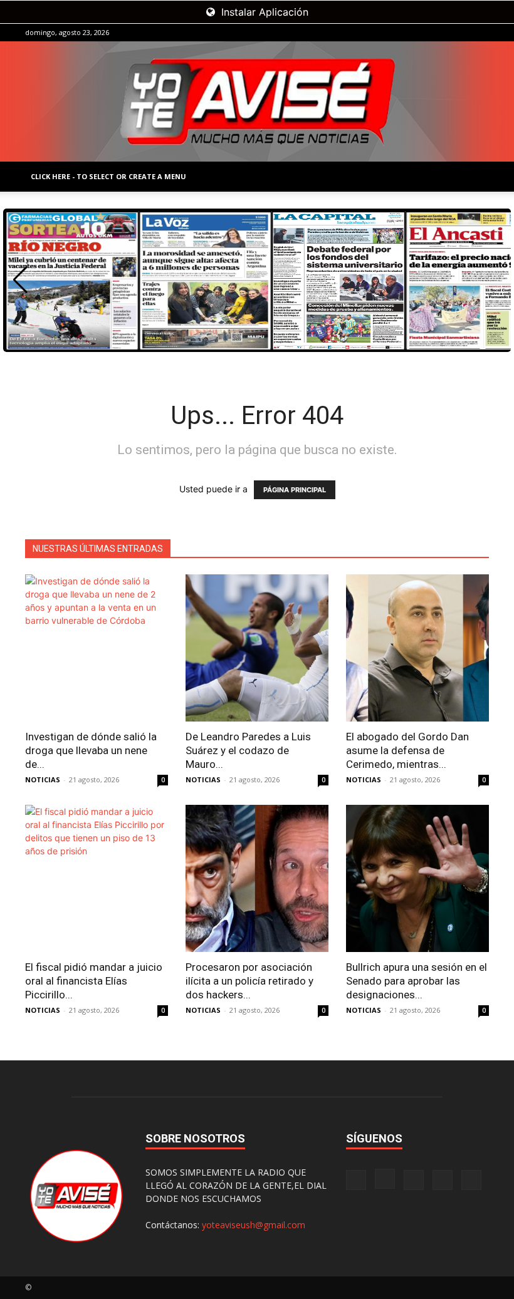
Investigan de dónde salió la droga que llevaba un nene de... (91, 750)
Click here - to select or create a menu (108, 176)
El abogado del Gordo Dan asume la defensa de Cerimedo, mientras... (407, 750)
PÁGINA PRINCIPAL (294, 489)
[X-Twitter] (458, 32)
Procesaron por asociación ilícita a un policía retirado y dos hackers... (249, 981)
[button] (20, 280)
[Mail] (438, 32)
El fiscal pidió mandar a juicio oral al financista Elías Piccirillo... (93, 981)
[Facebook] (396, 32)
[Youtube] (479, 32)
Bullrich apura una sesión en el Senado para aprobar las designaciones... (416, 981)
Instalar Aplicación (263, 12)
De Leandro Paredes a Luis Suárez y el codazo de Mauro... (248, 750)
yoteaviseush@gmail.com (253, 1225)
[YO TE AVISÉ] (257, 101)
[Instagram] (417, 32)
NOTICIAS (42, 779)
